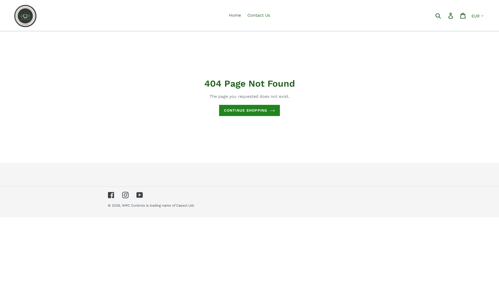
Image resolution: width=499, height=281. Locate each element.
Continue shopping (245, 110)
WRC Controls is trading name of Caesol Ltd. (158, 205)
